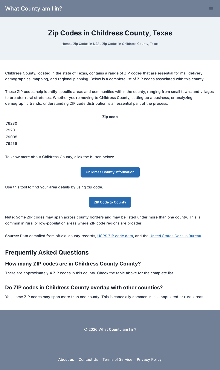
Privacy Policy (149, 359)
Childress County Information (110, 172)
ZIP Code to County (110, 202)
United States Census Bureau (175, 236)
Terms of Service (117, 359)
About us (66, 359)
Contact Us (88, 359)
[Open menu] (211, 8)
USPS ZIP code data (115, 236)
